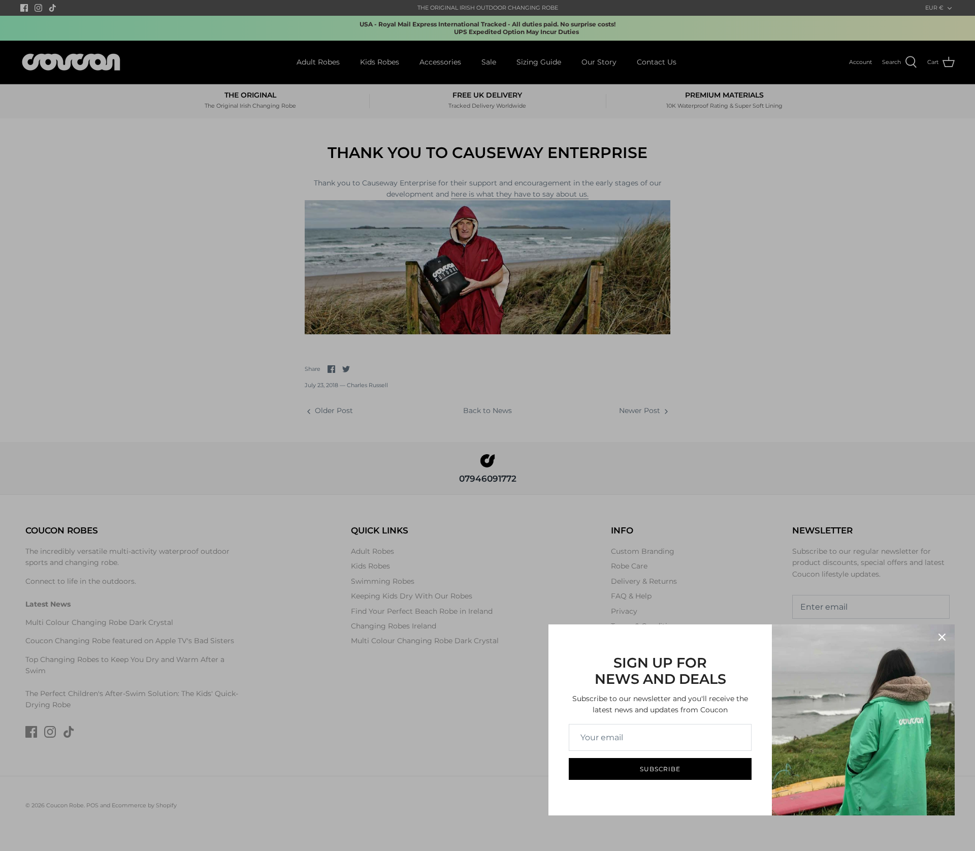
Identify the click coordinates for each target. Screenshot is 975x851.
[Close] (942, 637)
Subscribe (660, 769)
